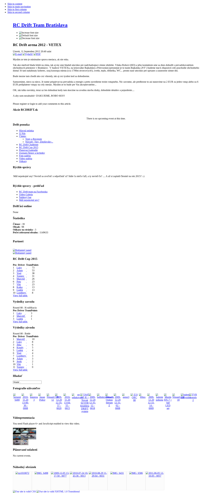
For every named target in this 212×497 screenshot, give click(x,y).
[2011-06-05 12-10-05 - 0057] (155, 476)
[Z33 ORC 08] (134, 400)
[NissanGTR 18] (178, 400)
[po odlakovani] (77, 397)
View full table (20, 295)
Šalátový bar (25, 197)
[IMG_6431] (117, 473)
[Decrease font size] (29, 38)
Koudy (20, 347)
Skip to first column (17, 9)
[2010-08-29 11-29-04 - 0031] (98, 476)
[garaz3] (126, 397)
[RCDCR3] (32, 432)
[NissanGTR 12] (53, 400)
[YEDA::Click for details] (26, 364)
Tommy (20, 276)
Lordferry (21, 292)
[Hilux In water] (32, 438)
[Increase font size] (28, 32)
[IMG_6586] (136, 473)
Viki (19, 284)
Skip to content (14, 3)
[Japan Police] (42, 400)
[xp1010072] (22, 473)
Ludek (20, 290)
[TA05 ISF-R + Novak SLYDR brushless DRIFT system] (84, 411)
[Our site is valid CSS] (24, 491)
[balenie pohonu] (159, 400)
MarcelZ (21, 278)
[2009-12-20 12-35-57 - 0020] (59, 408)
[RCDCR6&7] (17, 432)
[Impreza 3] (34, 400)
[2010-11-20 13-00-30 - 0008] (25, 408)
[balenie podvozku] (186, 397)
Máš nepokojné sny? (29, 200)
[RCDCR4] (24, 432)
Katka (20, 287)
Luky (19, 267)
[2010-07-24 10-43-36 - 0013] (79, 476)
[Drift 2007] (24, 444)
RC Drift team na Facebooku (33, 191)
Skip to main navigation (19, 6)
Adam (20, 270)
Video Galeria (26, 194)
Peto (19, 281)
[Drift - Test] (17, 444)
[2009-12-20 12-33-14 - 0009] (151, 408)
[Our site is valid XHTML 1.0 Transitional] (58, 491)
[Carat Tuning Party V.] (24, 438)
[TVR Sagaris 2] (193, 400)
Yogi (19, 273)
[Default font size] (28, 35)
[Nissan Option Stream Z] (109, 405)
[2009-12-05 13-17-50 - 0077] (60, 476)
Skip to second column (18, 12)
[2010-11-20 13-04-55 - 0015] (67, 408)
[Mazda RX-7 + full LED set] (168, 408)
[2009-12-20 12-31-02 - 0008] (118, 408)
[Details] (26, 267)
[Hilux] (143, 397)
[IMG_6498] (41, 473)
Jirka (19, 344)
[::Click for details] (25, 316)
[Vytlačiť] (28, 54)
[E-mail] (17, 54)
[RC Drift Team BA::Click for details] (25, 313)
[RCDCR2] (17, 438)
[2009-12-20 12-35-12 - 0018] (92, 408)
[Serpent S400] (17, 400)
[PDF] (37, 54)
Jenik (19, 361)
